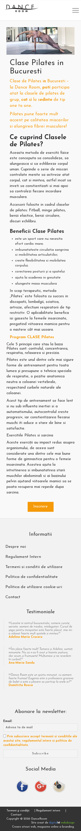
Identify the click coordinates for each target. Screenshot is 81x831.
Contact (16, 814)
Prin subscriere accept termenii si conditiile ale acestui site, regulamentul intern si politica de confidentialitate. (40, 741)
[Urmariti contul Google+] (40, 786)
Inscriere (40, 507)
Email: (7, 721)
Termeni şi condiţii (17, 810)
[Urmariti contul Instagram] (59, 786)
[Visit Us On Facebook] (22, 786)
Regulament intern (48, 810)
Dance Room (21, 8)
